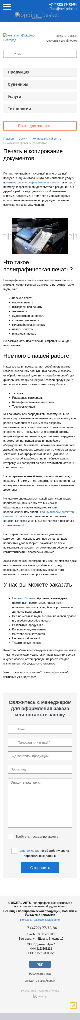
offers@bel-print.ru (62, 9)
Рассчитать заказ (66, 35)
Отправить (40, 868)
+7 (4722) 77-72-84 (63, 4)
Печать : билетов (23, 598)
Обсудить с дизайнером (61, 40)
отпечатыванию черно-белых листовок (33, 182)
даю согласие (30, 850)
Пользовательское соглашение (40, 919)
